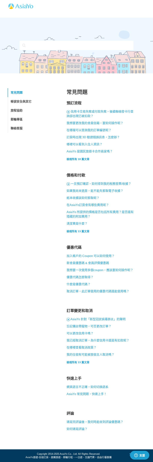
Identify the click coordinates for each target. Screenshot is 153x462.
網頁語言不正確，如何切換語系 (87, 387)
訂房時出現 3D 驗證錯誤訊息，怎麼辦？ (93, 137)
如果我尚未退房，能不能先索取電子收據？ (95, 190)
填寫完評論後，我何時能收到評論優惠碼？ (95, 421)
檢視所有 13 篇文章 (78, 231)
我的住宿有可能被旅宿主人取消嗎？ (90, 354)
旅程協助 (17, 110)
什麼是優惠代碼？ (78, 284)
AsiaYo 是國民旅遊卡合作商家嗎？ (90, 151)
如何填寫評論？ (77, 429)
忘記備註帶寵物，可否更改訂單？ (89, 326)
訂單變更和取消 (80, 310)
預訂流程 (74, 103)
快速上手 (74, 378)
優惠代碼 (74, 247)
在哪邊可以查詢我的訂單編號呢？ (89, 130)
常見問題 (17, 92)
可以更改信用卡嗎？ (80, 333)
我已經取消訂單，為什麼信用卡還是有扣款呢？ (98, 340)
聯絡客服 (17, 128)
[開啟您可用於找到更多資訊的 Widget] (139, 455)
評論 (70, 413)
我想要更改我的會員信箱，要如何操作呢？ (95, 123)
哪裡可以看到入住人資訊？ (84, 144)
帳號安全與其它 (21, 101)
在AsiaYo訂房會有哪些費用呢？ (88, 205)
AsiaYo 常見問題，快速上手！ (87, 394)
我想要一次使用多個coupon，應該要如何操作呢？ (100, 270)
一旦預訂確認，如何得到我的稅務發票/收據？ (101, 183)
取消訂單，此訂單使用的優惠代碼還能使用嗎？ (98, 291)
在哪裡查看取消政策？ (81, 347)
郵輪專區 (17, 119)
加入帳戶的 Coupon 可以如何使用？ (91, 256)
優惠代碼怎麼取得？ (80, 277)
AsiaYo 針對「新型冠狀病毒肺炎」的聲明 (98, 319)
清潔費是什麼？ (77, 223)
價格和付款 (76, 175)
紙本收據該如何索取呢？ (83, 197)
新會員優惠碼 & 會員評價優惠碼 (88, 263)
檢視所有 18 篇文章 (78, 159)
